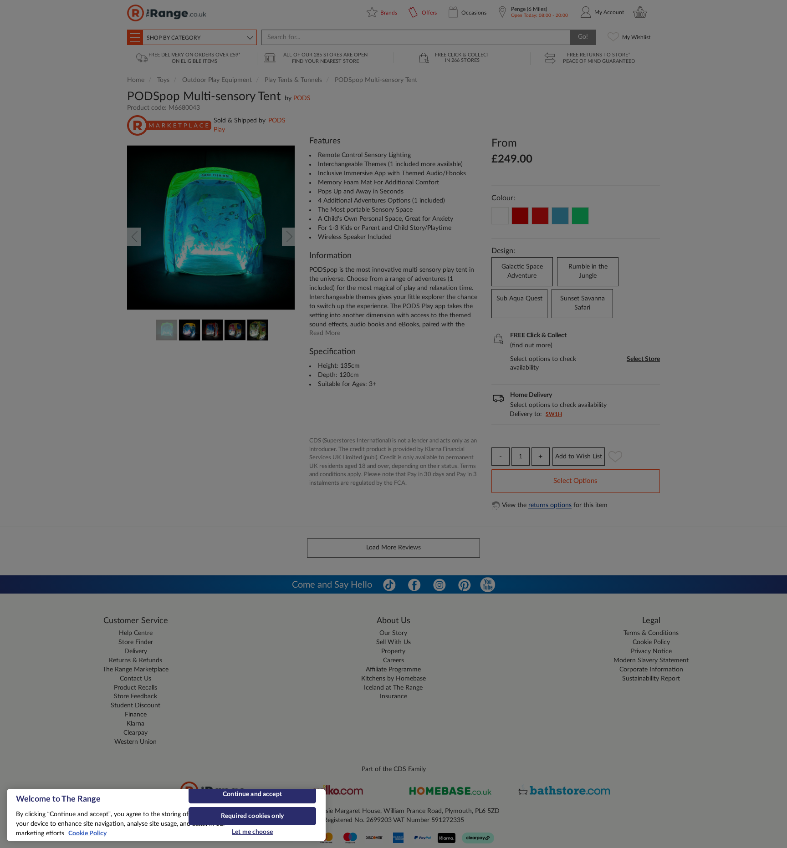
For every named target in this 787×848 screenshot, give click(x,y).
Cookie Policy (87, 833)
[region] (166, 815)
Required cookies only (252, 816)
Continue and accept (252, 794)
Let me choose (252, 832)
